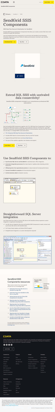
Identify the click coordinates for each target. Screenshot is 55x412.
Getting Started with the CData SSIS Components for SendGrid (18, 297)
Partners (42, 368)
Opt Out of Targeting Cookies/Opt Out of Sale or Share (41, 408)
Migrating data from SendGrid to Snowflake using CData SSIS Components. (20, 301)
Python (4, 363)
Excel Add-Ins (6, 370)
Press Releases (44, 359)
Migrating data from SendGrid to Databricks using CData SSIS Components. (20, 305)
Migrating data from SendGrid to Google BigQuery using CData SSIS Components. (20, 314)
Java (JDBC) (6, 359)
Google (17, 386)
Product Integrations (32, 359)
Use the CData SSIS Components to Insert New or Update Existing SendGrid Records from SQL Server (20, 309)
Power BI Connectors (7, 372)
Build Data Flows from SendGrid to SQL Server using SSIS (19, 293)
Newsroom (43, 361)
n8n (16, 390)
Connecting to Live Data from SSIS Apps (45, 286)
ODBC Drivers (6, 357)
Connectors (30, 357)
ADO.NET (5, 361)
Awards (42, 363)
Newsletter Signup (7, 390)
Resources (5, 388)
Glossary (5, 392)
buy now (22, 42)
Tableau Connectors (7, 374)
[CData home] (6, 2)
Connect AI (18, 359)
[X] (7, 345)
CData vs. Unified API (32, 368)
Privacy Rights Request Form (12, 405)
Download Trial (8, 42)
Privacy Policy (12, 404)
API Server (5, 366)
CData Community (7, 381)
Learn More (7, 145)
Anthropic (18, 381)
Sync (17, 357)
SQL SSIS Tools (19, 361)
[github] (9, 345)
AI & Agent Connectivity (33, 361)
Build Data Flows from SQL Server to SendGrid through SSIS (18, 289)
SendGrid (15, 14)
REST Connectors (7, 368)
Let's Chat (47, 2)
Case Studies (6, 384)
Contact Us (43, 372)
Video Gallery (6, 394)
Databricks (18, 384)
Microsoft (18, 388)
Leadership (43, 366)
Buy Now (20, 145)
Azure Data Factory (27, 138)
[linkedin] (4, 345)
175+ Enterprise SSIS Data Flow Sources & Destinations (19, 133)
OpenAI (17, 392)
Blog (4, 386)
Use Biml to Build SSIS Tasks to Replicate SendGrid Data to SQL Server (20, 317)
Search (40, 2)
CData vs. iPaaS (31, 366)
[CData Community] (11, 345)
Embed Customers (32, 363)
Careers (42, 370)
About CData (43, 357)
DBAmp (17, 363)
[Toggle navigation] (13, 2)
